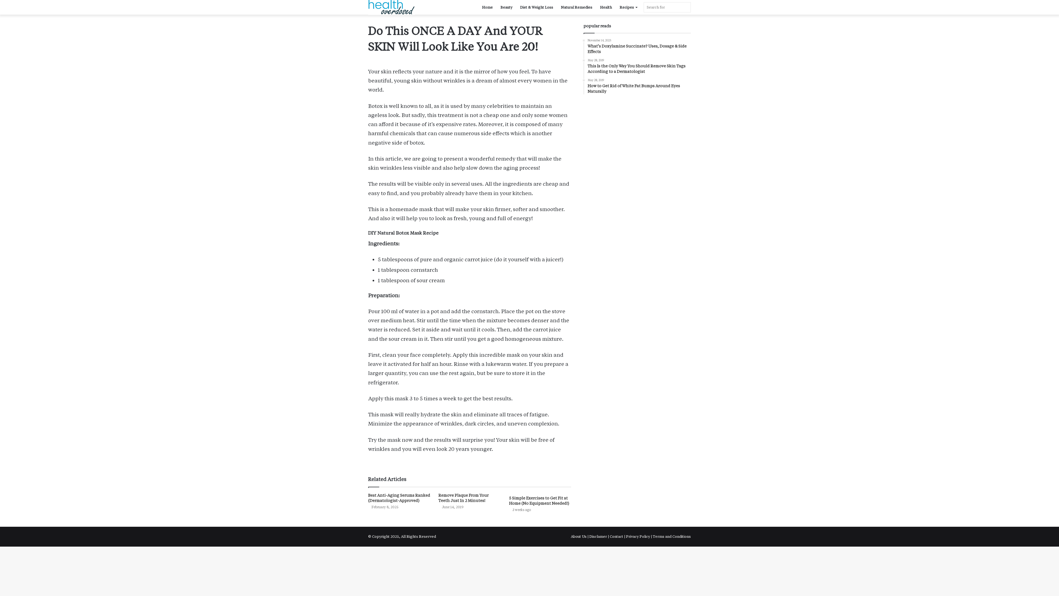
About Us (579, 536)
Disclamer (598, 536)
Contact (616, 536)
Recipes (627, 7)
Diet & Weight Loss (536, 7)
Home (487, 7)
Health (606, 7)
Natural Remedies (576, 7)
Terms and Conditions (672, 536)
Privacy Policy (638, 536)
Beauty (506, 7)
